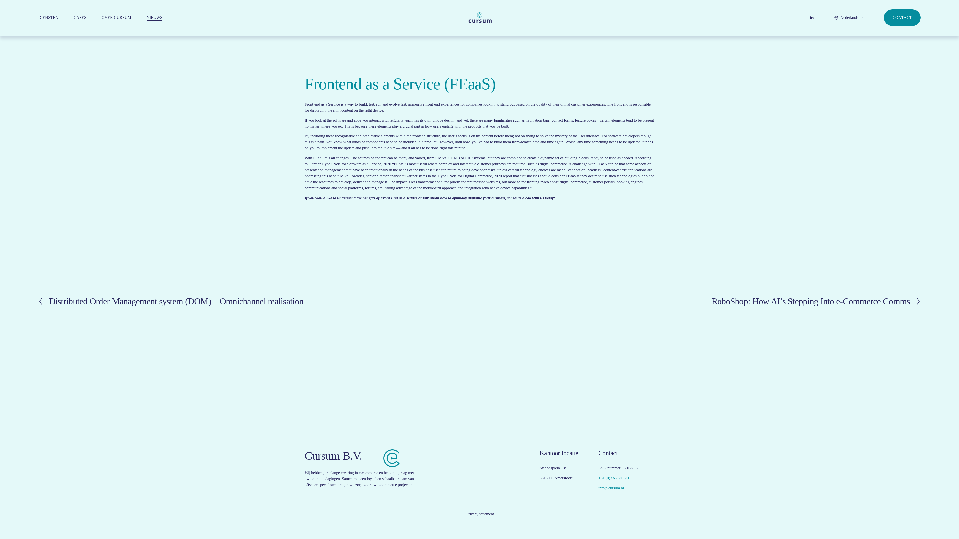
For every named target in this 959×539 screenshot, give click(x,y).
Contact (902, 17)
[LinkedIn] (811, 17)
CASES (80, 17)
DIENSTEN (48, 17)
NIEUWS (154, 17)
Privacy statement (480, 514)
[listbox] (849, 17)
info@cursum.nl (611, 488)
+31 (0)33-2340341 (613, 478)
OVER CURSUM (116, 17)
